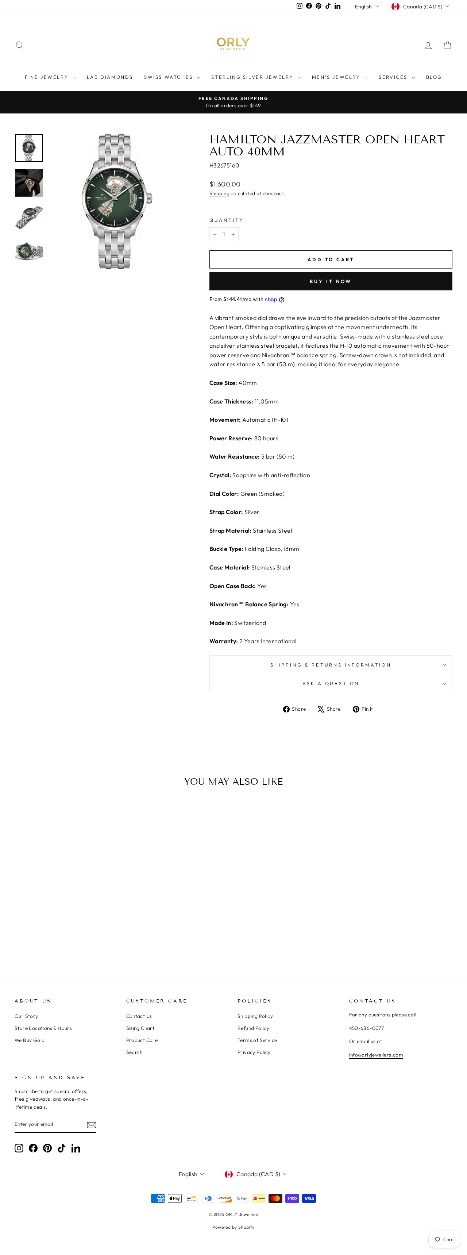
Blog (434, 77)
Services (394, 77)
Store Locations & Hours (43, 1028)
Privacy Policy (254, 1052)
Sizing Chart (140, 1028)
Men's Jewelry (337, 77)
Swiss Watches (169, 77)
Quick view (66, 899)
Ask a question (331, 683)
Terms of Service (257, 1040)
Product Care (142, 1040)
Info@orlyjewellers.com (376, 1054)
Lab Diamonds (110, 77)
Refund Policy (253, 1028)
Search (134, 1052)
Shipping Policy (255, 1016)
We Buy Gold (30, 1040)
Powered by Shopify (233, 1227)
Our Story (26, 1016)
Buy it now (331, 281)
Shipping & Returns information (330, 665)
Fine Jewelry (47, 77)
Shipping (219, 193)
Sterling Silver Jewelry (253, 77)
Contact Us (139, 1016)
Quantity (226, 220)
